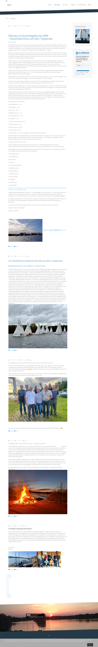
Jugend (73, 5)
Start (50, 5)
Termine (65, 5)
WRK (89, 5)
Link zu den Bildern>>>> (54, 230)
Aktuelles (57, 5)
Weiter (9, 595)
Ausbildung (82, 5)
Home (7, 18)
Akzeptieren (90, 644)
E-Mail (16, 246)
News (28, 26)
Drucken (11, 246)
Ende (9, 597)
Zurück (9, 577)
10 (8, 593)
